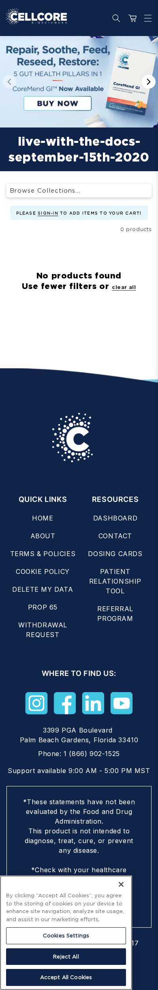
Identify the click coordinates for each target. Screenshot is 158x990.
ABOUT (43, 536)
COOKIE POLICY (43, 571)
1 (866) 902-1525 (92, 754)
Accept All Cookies (66, 977)
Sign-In (48, 212)
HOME (42, 518)
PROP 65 (43, 607)
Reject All (66, 957)
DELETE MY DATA (42, 589)
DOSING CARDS (115, 554)
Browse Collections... (45, 190)
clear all (124, 287)
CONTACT (115, 536)
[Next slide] (149, 82)
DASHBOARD (115, 518)
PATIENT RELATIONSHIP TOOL (115, 581)
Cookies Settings (66, 936)
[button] (146, 18)
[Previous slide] (9, 82)
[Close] (121, 884)
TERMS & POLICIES (43, 554)
